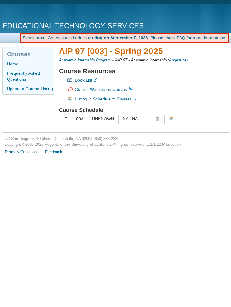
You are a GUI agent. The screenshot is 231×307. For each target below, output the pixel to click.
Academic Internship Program (85, 60)
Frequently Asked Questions (23, 76)
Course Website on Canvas (101, 89)
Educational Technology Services (73, 26)
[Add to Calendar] (171, 119)
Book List (83, 80)
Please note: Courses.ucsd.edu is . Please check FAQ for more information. (124, 37)
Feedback (53, 152)
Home (12, 63)
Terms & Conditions (22, 152)
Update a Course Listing (30, 88)
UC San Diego (36, 13)
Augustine (177, 60)
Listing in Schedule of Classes (103, 99)
